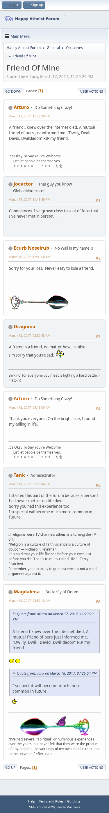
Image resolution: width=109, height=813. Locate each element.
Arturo (21, 107)
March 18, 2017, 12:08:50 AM (29, 257)
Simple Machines (68, 807)
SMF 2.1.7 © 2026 (42, 807)
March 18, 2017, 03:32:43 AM (29, 335)
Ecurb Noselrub (31, 248)
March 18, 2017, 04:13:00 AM (29, 407)
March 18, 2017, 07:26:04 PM (29, 484)
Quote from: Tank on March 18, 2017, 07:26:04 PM (57, 673)
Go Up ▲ (74, 801)
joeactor (23, 184)
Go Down (13, 91)
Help (31, 801)
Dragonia (24, 326)
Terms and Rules (51, 801)
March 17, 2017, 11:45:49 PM (29, 199)
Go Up (10, 767)
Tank (19, 475)
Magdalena (27, 591)
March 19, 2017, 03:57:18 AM (29, 600)
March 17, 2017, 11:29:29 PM (29, 116)
